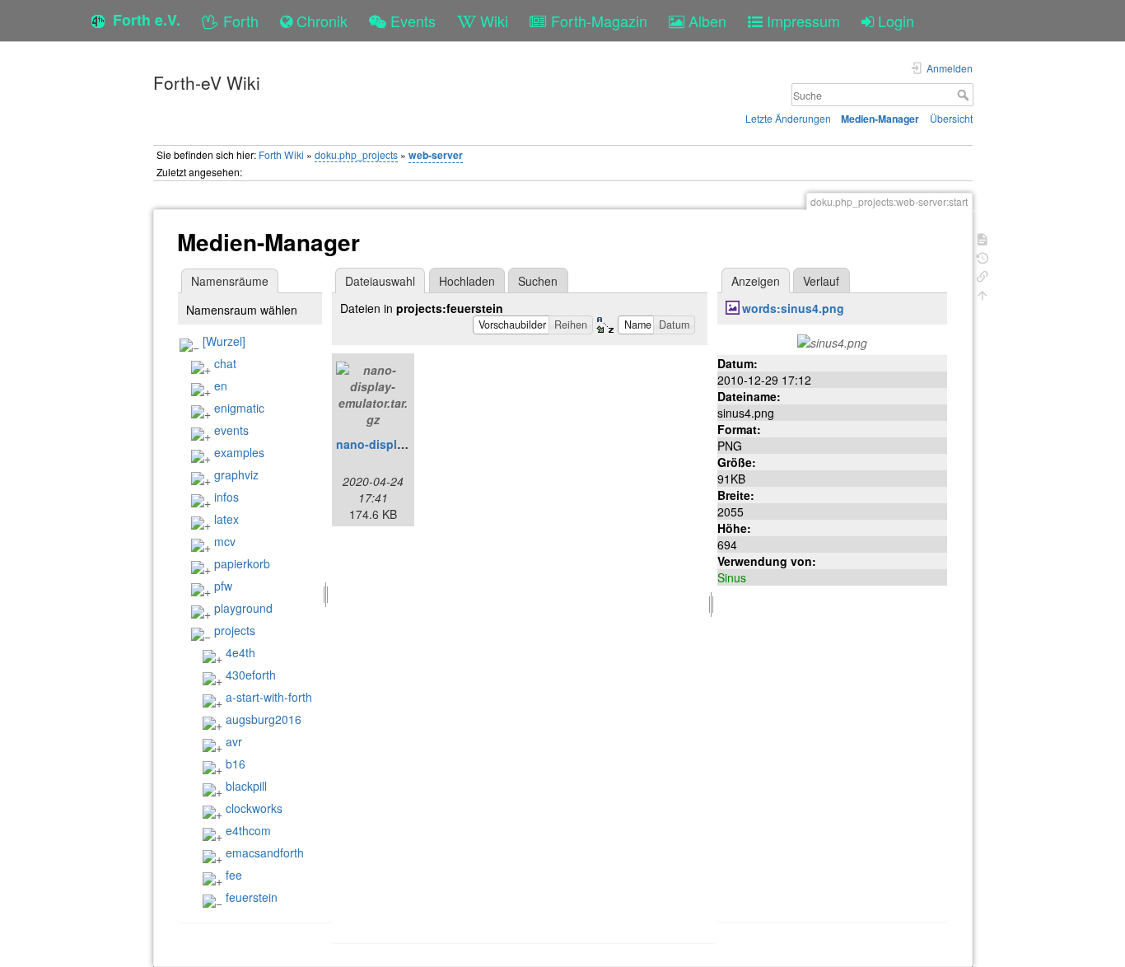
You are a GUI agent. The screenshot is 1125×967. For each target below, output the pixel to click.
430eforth (251, 674)
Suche (965, 94)
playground (243, 608)
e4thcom (248, 830)
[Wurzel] (224, 341)
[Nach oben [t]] (982, 293)
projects (234, 630)
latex (226, 519)
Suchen (538, 281)
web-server (435, 154)
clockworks (254, 808)
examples (239, 452)
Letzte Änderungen (788, 118)
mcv (225, 541)
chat (225, 363)
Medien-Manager (880, 118)
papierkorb (242, 563)
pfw (223, 585)
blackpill (246, 786)
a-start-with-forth (269, 697)
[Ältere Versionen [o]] (982, 256)
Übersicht (951, 118)
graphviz (236, 474)
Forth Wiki (281, 154)
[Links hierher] (982, 274)
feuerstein (252, 897)
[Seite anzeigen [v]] (982, 237)
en (220, 385)
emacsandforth (265, 852)
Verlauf (821, 281)
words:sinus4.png (793, 308)
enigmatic (239, 407)
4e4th (240, 652)
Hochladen (467, 281)
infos (226, 496)
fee (234, 875)
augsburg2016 (263, 719)
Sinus (731, 577)
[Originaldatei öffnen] (832, 341)
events (231, 430)
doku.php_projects (356, 154)
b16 (235, 763)
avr (234, 741)
